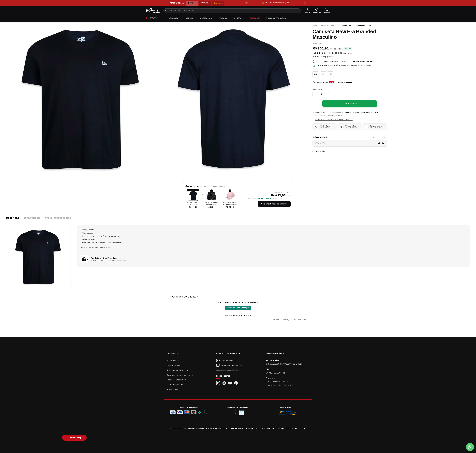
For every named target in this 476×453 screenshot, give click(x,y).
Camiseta (324, 26)
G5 (330, 74)
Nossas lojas (172, 389)
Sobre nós (171, 360)
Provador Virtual (322, 82)
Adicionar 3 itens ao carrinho (274, 204)
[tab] (12, 218)
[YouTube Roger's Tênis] (230, 383)
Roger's (180, 428)
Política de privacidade (214, 428)
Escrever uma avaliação (238, 307)
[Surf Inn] (218, 3)
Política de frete (268, 428)
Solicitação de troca (176, 370)
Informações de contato (296, 428)
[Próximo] (304, 2)
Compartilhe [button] (320, 151)
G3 (315, 74)
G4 (323, 74)
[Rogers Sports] (205, 3)
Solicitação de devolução (178, 375)
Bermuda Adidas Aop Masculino (211, 203)
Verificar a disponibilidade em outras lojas (334, 119)
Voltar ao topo (76, 438)
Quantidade (317, 89)
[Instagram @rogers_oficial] (218, 383)
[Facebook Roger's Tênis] (224, 383)
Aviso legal (281, 428)
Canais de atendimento (177, 380)
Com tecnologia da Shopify (193, 428)
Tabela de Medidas (345, 82)
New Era (334, 26)
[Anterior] (246, 2)
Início (314, 26)
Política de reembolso (234, 428)
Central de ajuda (174, 365)
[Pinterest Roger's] (236, 383)
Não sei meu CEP (380, 137)
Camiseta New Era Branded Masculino (193, 203)
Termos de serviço (252, 428)
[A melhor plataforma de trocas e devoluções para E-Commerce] (241, 412)
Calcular (381, 143)
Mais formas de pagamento (323, 57)
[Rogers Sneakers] (192, 3)
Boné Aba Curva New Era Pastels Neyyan (229, 203)
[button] (174, 18)
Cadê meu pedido (175, 384)
